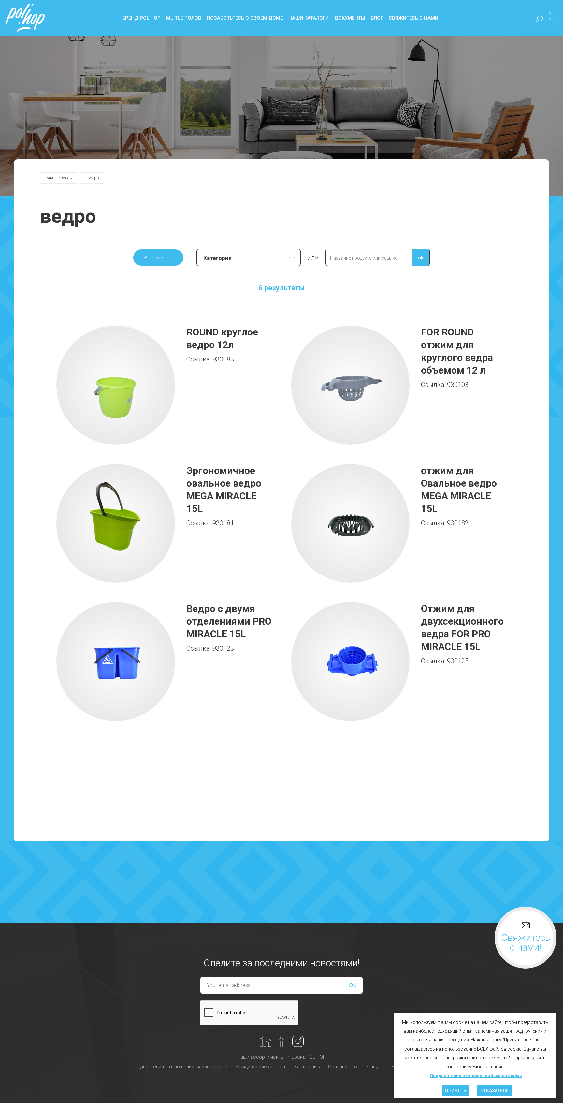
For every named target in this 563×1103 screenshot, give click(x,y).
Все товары (158, 257)
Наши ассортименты (260, 1057)
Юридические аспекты (261, 1066)
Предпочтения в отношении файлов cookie (180, 1066)
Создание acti (344, 1066)
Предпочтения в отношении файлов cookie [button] (476, 1075)
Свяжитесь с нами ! (415, 18)
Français (375, 1066)
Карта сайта (308, 1066)
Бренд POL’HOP (308, 1057)
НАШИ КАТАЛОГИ (308, 18)
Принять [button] (455, 1090)
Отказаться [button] (494, 1090)
